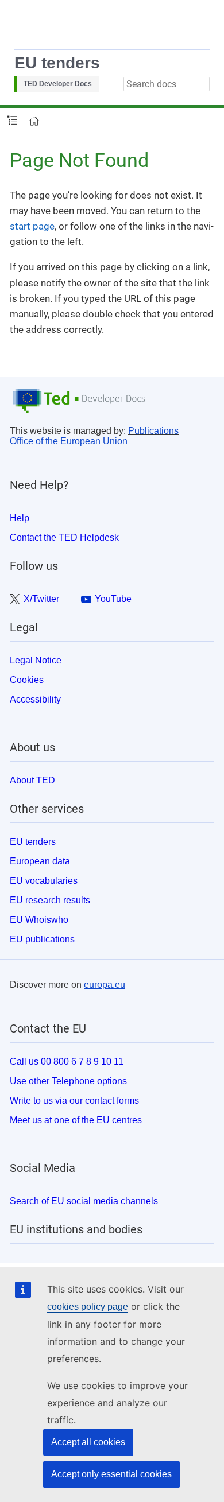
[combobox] (166, 84)
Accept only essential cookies (111, 1474)
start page (32, 226)
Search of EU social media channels (84, 1201)
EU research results (50, 900)
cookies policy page (87, 1306)
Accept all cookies (88, 1442)
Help (19, 518)
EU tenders (57, 63)
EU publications (42, 939)
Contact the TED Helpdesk (64, 537)
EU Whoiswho (39, 920)
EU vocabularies (44, 881)
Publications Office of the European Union (94, 436)
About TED (32, 780)
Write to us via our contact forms (74, 1100)
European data (40, 861)
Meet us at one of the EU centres (76, 1120)
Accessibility (35, 699)
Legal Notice (35, 660)
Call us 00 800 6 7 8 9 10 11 (66, 1061)
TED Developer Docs (58, 83)
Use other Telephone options (68, 1081)
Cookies (27, 680)
